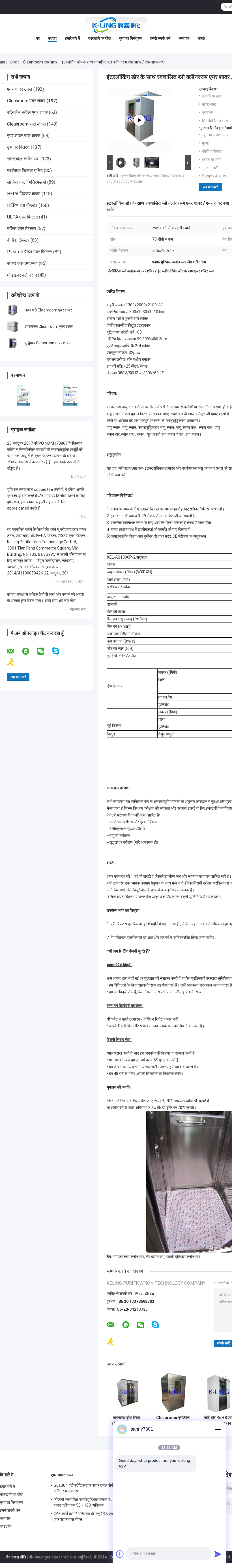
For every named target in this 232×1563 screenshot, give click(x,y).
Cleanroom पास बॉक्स (26, 124)
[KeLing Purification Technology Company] (116, 25)
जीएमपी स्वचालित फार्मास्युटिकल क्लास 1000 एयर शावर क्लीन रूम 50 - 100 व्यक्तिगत (89, 1502)
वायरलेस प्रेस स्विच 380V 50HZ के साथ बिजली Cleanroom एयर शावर (126, 1420)
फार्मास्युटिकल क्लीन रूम (183, 1256)
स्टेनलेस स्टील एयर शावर (27, 112)
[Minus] (217, 1429)
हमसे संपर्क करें (160, 38)
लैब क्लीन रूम (155, 1256)
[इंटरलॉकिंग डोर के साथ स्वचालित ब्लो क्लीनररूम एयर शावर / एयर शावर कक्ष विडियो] (139, 120)
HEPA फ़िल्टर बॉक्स (23, 193)
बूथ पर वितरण (18, 147)
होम (2, 62)
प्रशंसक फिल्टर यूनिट (25, 170)
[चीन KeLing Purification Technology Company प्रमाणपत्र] (23, 395)
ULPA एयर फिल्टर (22, 217)
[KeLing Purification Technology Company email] (14, 651)
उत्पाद (52, 38)
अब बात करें (210, 187)
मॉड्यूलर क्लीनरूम (22, 275)
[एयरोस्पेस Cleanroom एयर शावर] (12, 326)
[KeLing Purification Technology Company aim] (14, 662)
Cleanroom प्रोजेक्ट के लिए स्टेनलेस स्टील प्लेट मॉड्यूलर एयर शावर (173, 1420)
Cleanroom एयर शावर (40, 62)
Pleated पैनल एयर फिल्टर (29, 252)
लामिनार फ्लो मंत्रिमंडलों (26, 182)
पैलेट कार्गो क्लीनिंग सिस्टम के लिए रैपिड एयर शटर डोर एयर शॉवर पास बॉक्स (91, 1516)
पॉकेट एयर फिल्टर (21, 228)
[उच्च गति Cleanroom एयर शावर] (12, 310)
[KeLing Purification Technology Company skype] (59, 651)
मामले (201, 38)
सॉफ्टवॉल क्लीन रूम (23, 159)
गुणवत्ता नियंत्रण (130, 38)
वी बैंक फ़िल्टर (18, 240)
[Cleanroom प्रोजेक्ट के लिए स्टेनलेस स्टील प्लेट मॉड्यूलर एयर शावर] (173, 1393)
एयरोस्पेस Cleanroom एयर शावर (49, 326)
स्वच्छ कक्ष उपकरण (22, 263)
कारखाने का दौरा (99, 38)
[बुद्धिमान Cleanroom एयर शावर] (12, 343)
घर (38, 38)
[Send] (217, 1554)
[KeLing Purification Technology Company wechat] (44, 651)
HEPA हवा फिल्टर (22, 205)
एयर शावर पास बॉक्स (23, 135)
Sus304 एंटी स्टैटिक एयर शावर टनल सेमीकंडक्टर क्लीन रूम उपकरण (89, 1488)
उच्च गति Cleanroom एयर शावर (48, 310)
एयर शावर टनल (19, 89)
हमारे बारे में (72, 38)
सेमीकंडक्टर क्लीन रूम (128, 1256)
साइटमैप (6, 1526)
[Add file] (120, 1554)
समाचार (184, 38)
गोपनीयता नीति (16, 1557)
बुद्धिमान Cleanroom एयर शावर (47, 343)
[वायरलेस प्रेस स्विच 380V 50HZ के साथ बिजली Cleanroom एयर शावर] (127, 1393)
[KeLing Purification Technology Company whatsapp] (29, 651)
